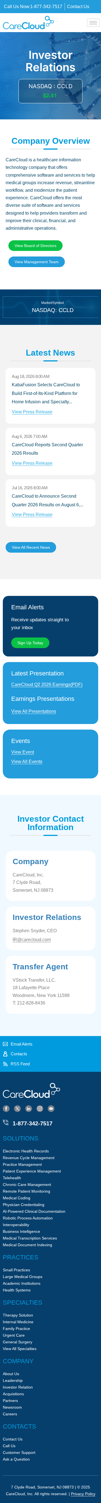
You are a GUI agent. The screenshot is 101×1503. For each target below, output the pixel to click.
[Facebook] (6, 1108)
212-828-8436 (31, 1003)
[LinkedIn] (28, 1108)
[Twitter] (17, 1108)
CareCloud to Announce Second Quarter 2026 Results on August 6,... (47, 505)
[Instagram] (40, 1108)
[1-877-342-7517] (5, 1122)
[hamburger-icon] (93, 23)
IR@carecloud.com (32, 939)
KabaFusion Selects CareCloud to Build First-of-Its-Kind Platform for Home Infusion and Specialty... (46, 398)
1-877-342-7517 (32, 1123)
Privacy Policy (83, 1494)
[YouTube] (51, 1108)
